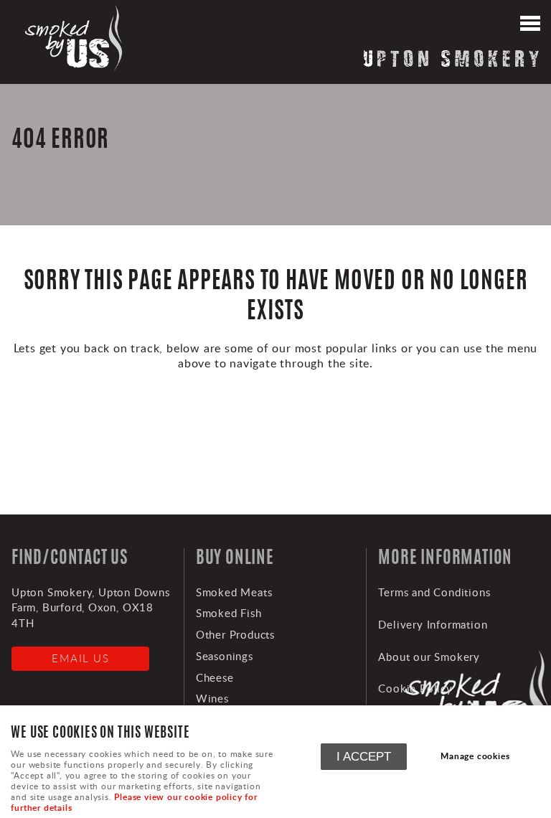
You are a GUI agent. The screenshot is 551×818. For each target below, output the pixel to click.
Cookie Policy (415, 688)
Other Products (235, 634)
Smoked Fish (229, 613)
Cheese (215, 677)
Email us (80, 658)
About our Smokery (429, 656)
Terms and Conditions (434, 592)
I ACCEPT (363, 756)
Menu (529, 25)
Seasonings (224, 656)
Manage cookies (475, 756)
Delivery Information (432, 624)
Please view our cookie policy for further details (134, 802)
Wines (212, 698)
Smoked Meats (234, 592)
